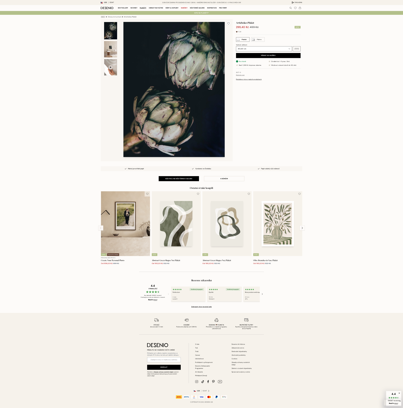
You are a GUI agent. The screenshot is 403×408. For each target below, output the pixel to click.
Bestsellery (123, 8)
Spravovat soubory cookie (241, 372)
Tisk (196, 348)
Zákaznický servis (238, 348)
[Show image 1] (110, 30)
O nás (197, 344)
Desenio (208, 402)
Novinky (134, 8)
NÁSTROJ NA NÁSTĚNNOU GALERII (178, 179)
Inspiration (212, 8)
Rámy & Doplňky (172, 8)
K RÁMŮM (224, 179)
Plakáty (143, 8)
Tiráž (197, 351)
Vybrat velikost (241, 45)
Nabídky (184, 8)
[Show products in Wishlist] (295, 7)
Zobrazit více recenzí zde (201, 307)
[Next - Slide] (302, 228)
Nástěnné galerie (197, 8)
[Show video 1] (110, 67)
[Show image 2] (110, 49)
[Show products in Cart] (300, 7)
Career (197, 355)
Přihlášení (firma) (201, 376)
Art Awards (199, 372)
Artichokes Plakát (130, 17)
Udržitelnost (199, 359)
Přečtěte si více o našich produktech (249, 79)
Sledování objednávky (239, 351)
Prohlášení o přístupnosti (204, 362)
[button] (297, 48)
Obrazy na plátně (156, 8)
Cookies (234, 359)
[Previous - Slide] (100, 228)
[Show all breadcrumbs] (103, 17)
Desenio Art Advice (238, 344)
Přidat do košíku (268, 55)
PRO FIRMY (223, 8)
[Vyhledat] (290, 8)
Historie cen (240, 75)
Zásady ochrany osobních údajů (163, 372)
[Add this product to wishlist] (228, 23)
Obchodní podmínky (239, 355)
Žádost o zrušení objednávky (242, 368)
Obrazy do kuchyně (114, 17)
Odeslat (164, 367)
